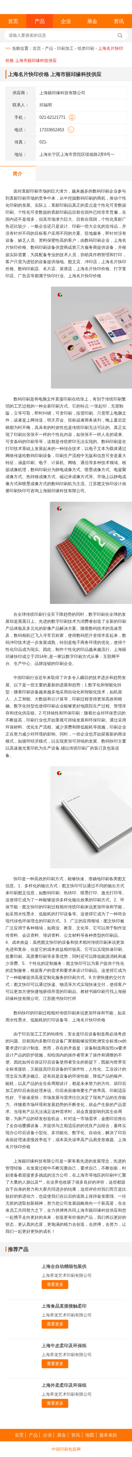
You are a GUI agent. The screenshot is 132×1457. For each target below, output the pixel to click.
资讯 (119, 21)
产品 (40, 21)
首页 (13, 21)
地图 (89, 1435)
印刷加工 (65, 48)
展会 (92, 21)
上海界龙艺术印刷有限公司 (67, 1275)
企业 (66, 21)
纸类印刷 (86, 48)
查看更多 (55, 1284)
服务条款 (108, 1435)
